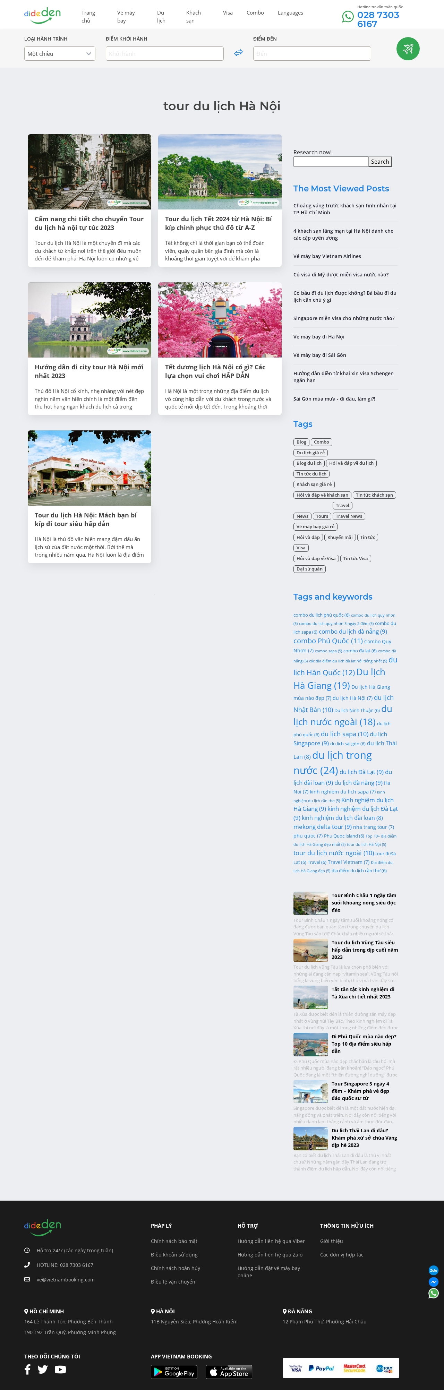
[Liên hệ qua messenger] (433, 1282)
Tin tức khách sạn (374, 495)
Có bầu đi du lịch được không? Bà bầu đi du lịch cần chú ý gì (344, 296)
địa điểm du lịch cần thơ (359, 870)
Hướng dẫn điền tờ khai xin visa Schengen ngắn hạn (343, 377)
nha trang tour (373, 827)
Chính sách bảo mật (174, 1241)
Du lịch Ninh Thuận (357, 710)
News (302, 516)
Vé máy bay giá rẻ (315, 526)
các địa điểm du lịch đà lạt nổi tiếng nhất (348, 661)
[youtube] (62, 1369)
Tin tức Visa (355, 558)
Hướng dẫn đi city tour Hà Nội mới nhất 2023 (89, 371)
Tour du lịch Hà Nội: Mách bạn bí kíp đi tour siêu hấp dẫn (86, 519)
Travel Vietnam (348, 862)
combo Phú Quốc (328, 640)
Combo (255, 12)
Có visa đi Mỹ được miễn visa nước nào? (340, 274)
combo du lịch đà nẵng (353, 631)
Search (380, 161)
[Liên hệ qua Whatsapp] (433, 1293)
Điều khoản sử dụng (174, 1254)
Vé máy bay (126, 16)
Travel (342, 505)
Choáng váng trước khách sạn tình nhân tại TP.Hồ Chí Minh (344, 209)
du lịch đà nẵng (358, 783)
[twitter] (45, 1369)
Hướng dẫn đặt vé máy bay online (269, 1272)
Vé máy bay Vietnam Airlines (327, 256)
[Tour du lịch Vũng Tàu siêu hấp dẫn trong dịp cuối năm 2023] (310, 949)
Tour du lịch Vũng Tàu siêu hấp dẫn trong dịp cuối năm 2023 (365, 949)
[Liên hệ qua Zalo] (433, 1271)
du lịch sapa (344, 733)
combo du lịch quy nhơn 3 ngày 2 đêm (336, 623)
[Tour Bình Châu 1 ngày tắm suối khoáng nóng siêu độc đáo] (310, 902)
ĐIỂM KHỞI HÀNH (126, 38)
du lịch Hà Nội (353, 698)
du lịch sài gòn (348, 743)
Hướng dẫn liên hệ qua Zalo (270, 1254)
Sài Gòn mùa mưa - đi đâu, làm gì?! (334, 398)
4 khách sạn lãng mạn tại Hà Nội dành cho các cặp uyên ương (343, 234)
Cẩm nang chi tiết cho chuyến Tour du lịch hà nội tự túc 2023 (89, 223)
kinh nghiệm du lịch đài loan (342, 818)
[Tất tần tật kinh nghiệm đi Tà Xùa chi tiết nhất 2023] (310, 997)
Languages (290, 12)
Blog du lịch (309, 463)
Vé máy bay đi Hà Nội (318, 336)
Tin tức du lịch (311, 474)
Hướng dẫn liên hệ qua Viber (271, 1241)
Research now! (312, 152)
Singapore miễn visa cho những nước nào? (343, 318)
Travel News (349, 516)
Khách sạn (193, 16)
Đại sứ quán (310, 569)
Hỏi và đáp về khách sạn (322, 495)
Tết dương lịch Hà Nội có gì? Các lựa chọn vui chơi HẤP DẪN (215, 371)
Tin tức (367, 537)
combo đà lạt (360, 650)
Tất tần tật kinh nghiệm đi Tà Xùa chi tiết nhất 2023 (363, 993)
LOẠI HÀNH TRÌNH (46, 38)
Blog (301, 442)
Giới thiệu (331, 1241)
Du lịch (161, 16)
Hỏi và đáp (308, 537)
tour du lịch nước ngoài (333, 852)
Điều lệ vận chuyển (173, 1281)
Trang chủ (88, 16)
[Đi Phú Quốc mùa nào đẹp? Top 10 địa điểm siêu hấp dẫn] (310, 1043)
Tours (322, 516)
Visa (228, 12)
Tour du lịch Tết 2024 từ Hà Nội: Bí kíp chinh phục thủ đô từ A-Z (218, 223)
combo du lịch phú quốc (321, 615)
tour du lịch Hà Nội (366, 844)
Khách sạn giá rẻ (314, 484)
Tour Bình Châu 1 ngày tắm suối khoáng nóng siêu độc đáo (364, 902)
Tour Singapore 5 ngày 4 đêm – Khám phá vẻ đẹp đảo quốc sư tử (360, 1090)
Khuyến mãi (340, 537)
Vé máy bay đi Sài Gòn (319, 355)
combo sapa (328, 651)
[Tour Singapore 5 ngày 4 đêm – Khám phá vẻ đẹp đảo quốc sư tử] (310, 1091)
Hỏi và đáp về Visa (316, 558)
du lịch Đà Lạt (362, 772)
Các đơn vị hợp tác (342, 1254)
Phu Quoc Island (344, 836)
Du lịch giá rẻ (311, 452)
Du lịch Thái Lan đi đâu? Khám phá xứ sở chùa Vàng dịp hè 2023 (364, 1137)
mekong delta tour (322, 827)
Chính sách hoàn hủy (175, 1268)
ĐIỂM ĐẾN (265, 38)
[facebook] (30, 1369)
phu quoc (308, 835)
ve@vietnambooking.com (66, 1279)
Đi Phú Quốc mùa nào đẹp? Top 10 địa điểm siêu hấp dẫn (364, 1043)
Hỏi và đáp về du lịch (351, 463)
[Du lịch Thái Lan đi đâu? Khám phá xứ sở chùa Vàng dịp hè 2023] (310, 1138)
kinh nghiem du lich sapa (343, 791)
